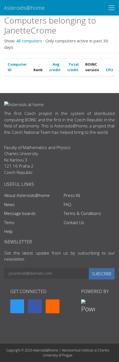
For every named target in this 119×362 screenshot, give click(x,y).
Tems (9, 222)
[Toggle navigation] (111, 7)
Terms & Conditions (82, 213)
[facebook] (35, 306)
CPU (109, 69)
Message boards (20, 213)
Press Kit (72, 195)
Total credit (73, 67)
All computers (29, 40)
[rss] (53, 306)
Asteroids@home (24, 7)
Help (8, 231)
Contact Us (74, 222)
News (9, 204)
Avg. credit (55, 67)
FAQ (67, 204)
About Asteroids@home (27, 195)
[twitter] (17, 306)
